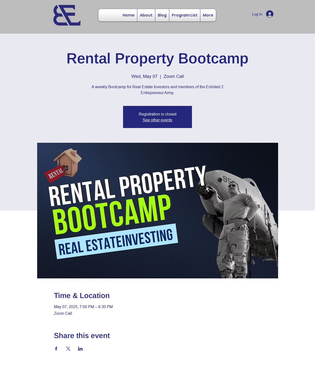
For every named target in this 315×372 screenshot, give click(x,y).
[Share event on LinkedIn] (80, 349)
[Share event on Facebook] (56, 349)
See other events (157, 120)
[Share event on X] (68, 349)
